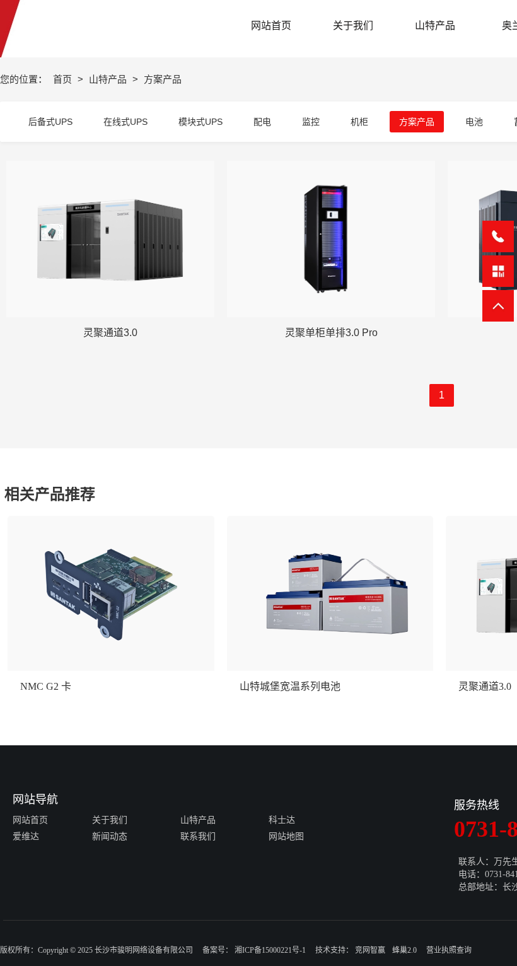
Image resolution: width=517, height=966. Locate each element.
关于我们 (109, 820)
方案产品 (416, 122)
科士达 (282, 820)
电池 (474, 122)
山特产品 (109, 79)
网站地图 (286, 836)
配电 (262, 122)
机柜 (359, 122)
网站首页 (30, 820)
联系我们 (198, 836)
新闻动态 (109, 836)
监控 (311, 122)
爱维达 (26, 836)
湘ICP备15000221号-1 (270, 950)
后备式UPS (50, 122)
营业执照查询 (449, 950)
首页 (63, 79)
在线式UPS (125, 122)
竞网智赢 (370, 950)
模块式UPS (200, 122)
